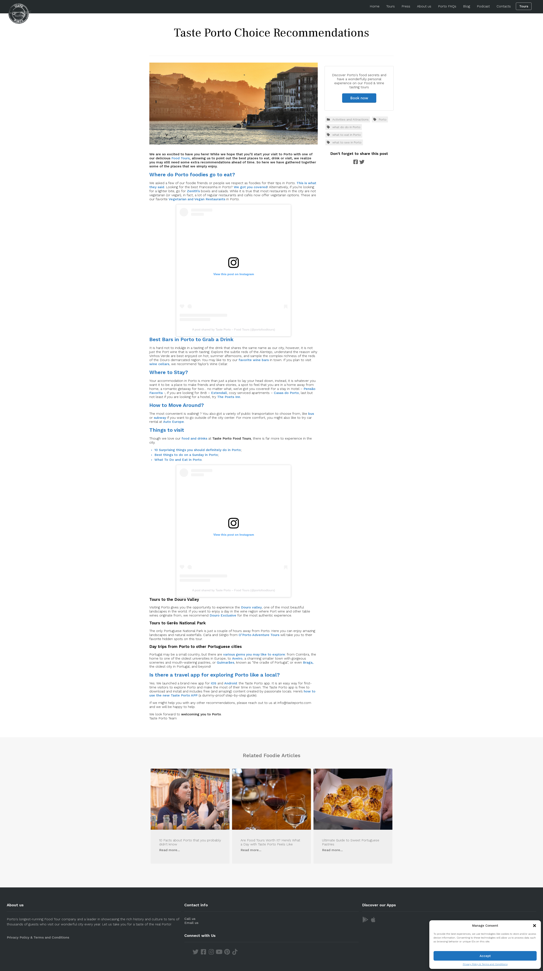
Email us (191, 923)
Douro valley (251, 607)
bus (311, 414)
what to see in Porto (346, 142)
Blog (466, 6)
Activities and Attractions (350, 119)
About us (424, 6)
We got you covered (250, 187)
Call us (189, 919)
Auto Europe (173, 422)
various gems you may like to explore (254, 654)
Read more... (169, 850)
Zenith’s (193, 191)
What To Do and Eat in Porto (178, 460)
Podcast (483, 6)
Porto (382, 119)
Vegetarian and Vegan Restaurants (197, 199)
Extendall (219, 393)
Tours (390, 6)
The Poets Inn (228, 397)
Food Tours (180, 158)
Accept (485, 956)
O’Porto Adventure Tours (259, 635)
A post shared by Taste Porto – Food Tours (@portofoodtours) (233, 329)
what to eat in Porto (346, 134)
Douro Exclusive (223, 615)
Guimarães (225, 662)
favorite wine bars (254, 360)
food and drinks (194, 438)
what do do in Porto (346, 127)
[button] (534, 925)
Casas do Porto (286, 393)
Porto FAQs (447, 6)
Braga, (308, 662)
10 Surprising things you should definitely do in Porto (197, 450)
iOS (213, 683)
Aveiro (237, 658)
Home (374, 6)
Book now (359, 98)
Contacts (504, 6)
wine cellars (159, 364)
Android (230, 683)
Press (406, 6)
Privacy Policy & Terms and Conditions (485, 964)
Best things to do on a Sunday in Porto (186, 455)
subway (160, 418)
